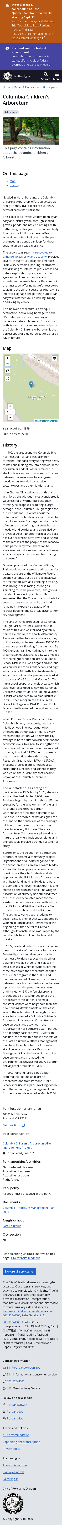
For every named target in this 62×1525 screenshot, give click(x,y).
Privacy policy (11, 1449)
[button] (46, 76)
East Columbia (12, 1226)
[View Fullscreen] (7, 378)
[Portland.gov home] (16, 76)
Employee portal (13, 1472)
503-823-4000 (11, 1315)
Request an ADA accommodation (24, 1311)
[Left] (7, 412)
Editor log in (10, 1479)
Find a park (50, 87)
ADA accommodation (16, 1435)
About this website (15, 1465)
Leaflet (40, 420)
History (14, 185)
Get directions (12, 1125)
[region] (31, 388)
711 (42, 1315)
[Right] (13, 412)
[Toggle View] (54, 358)
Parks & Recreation (26, 87)
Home (7, 87)
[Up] (10, 406)
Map (13, 181)
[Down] (10, 417)
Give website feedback (25, 1258)
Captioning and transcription (21, 1442)
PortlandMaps (51, 420)
